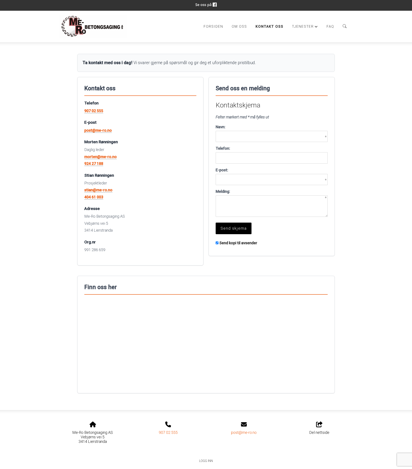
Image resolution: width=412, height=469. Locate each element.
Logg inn (206, 461)
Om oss (239, 26)
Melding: (223, 191)
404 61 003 (93, 197)
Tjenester (305, 27)
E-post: (222, 170)
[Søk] (344, 26)
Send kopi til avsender (238, 243)
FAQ (330, 26)
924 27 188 (93, 163)
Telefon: (223, 148)
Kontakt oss (269, 26)
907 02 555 (93, 111)
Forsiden (213, 26)
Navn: (220, 127)
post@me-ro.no (98, 130)
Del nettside (319, 432)
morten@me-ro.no (100, 156)
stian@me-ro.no (98, 190)
